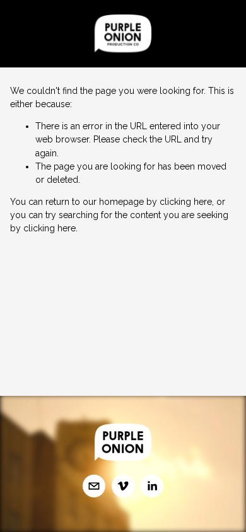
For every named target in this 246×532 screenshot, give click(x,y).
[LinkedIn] (152, 486)
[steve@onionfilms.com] (94, 486)
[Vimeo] (123, 486)
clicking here (186, 202)
